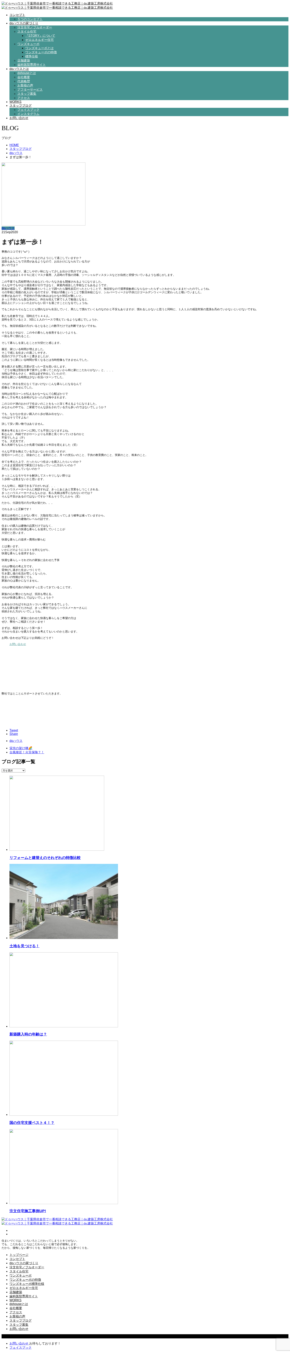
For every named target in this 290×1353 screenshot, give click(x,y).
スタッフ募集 (26, 93)
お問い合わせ (18, 118)
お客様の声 (25, 85)
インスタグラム (28, 114)
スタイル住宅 (26, 31)
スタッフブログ (20, 105)
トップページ (18, 1254)
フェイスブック (28, 109)
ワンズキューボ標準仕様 (26, 1283)
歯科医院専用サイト (31, 64)
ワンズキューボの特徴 (41, 52)
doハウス (8, 228)
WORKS (15, 101)
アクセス (23, 98)
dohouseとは (26, 73)
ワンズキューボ (28, 44)
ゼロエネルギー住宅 (39, 39)
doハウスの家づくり (23, 23)
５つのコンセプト (30, 19)
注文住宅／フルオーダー (34, 27)
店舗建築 (23, 60)
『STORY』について (40, 35)
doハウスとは (19, 68)
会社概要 (23, 77)
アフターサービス (30, 89)
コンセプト (17, 15)
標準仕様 (31, 56)
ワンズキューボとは (39, 48)
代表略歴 (23, 81)
